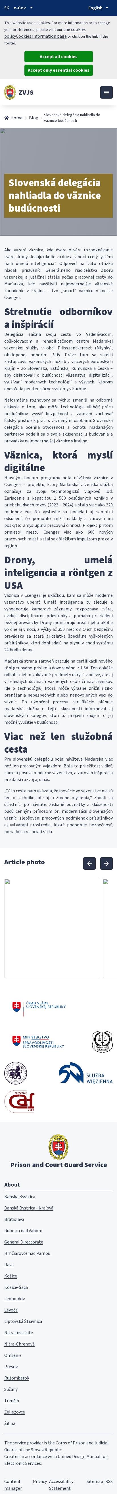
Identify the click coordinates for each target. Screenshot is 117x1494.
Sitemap (95, 1481)
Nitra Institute (18, 1333)
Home (16, 118)
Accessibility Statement (61, 1484)
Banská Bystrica (19, 1197)
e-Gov (20, 8)
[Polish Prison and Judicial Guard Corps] (86, 1073)
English (95, 8)
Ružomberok (16, 1378)
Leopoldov (14, 1299)
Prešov (11, 1367)
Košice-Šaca (16, 1287)
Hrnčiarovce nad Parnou (27, 1253)
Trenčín (11, 1401)
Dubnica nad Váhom (23, 1231)
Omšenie (13, 1355)
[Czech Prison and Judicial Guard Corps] (102, 1042)
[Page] (10, 92)
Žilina (9, 1423)
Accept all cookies (59, 57)
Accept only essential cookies (58, 70)
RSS (109, 1481)
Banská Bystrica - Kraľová (28, 1208)
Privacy (40, 1481)
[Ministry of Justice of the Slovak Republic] (38, 1042)
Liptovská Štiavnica (23, 1321)
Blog (33, 118)
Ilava (9, 1265)
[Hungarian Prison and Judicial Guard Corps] (15, 1073)
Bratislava (14, 1219)
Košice (10, 1276)
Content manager (13, 1484)
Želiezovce (14, 1412)
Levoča (11, 1310)
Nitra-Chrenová (19, 1344)
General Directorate (23, 1242)
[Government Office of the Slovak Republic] (39, 1008)
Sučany (11, 1389)
